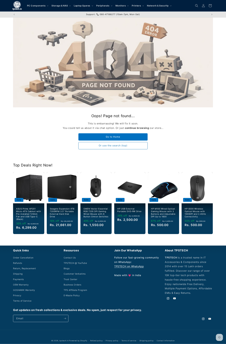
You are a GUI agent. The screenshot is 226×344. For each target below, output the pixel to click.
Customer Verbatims (75, 273)
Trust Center (70, 279)
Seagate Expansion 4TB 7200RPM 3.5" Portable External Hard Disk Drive (62, 212)
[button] (37, 5)
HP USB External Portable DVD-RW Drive (129, 210)
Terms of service (128, 341)
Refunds (17, 263)
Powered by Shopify (78, 341)
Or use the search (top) (113, 145)
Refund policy (96, 341)
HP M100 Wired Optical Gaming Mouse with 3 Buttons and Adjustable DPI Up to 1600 (163, 212)
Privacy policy (112, 341)
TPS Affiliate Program (75, 290)
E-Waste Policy (72, 295)
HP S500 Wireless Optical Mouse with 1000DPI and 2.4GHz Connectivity (195, 212)
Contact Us (70, 257)
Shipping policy (146, 341)
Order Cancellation (23, 257)
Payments (18, 279)
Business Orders (72, 284)
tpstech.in (63, 341)
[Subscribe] (64, 318)
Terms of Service (22, 300)
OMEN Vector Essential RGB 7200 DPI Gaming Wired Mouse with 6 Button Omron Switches (95, 212)
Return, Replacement (24, 268)
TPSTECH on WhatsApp (129, 266)
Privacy (17, 295)
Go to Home (113, 136)
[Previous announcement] (14, 14)
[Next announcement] (211, 14)
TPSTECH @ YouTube (75, 263)
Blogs (67, 268)
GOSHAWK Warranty (24, 290)
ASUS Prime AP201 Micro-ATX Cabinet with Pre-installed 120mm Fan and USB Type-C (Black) (28, 213)
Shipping (18, 273)
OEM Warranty (21, 284)
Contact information (166, 341)
